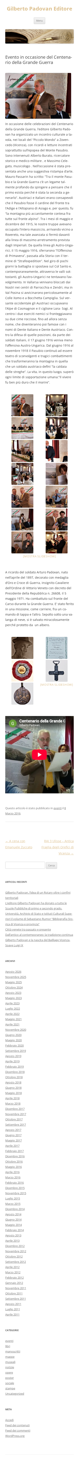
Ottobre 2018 (14, 1077)
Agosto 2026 (13, 972)
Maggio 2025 (13, 982)
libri (7, 1346)
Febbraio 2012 (14, 1278)
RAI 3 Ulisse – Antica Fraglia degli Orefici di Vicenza (57, 847)
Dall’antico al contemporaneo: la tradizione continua (39, 935)
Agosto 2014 (13, 1214)
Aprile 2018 (12, 1098)
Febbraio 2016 (14, 1183)
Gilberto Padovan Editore (39, 8)
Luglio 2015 (12, 1198)
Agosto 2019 (13, 1056)
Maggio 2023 (13, 998)
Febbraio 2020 (14, 1045)
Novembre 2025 (15, 977)
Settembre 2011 (15, 1299)
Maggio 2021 (13, 1019)
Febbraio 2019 (14, 1067)
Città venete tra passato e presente (28, 929)
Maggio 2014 (13, 1225)
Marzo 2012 (12, 1272)
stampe (10, 1388)
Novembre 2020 (15, 1030)
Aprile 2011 (12, 1314)
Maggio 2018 (13, 1093)
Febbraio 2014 (14, 1230)
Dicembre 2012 (15, 1246)
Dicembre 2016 (15, 1156)
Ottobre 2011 (14, 1293)
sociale (9, 1383)
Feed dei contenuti (17, 1425)
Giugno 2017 (13, 1135)
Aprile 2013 (12, 1241)
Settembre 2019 (15, 1051)
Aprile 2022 (12, 1014)
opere (9, 1372)
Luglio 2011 (12, 1309)
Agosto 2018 (13, 1082)
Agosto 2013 (13, 1235)
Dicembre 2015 (15, 1188)
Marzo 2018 (12, 1103)
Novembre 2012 (15, 1251)
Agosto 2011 (13, 1304)
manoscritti (12, 1351)
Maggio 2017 (13, 1140)
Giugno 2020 (13, 1035)
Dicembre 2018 (15, 1072)
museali (10, 1362)
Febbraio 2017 (14, 1151)
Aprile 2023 (12, 1003)
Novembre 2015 (15, 1193)
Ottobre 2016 (14, 1161)
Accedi (9, 1420)
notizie (9, 1367)
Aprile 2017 (12, 1146)
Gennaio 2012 (14, 1283)
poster (9, 1378)
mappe (9, 1357)
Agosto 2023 (13, 993)
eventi (58, 808)
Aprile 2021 (12, 1024)
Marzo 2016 (12, 1177)
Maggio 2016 (13, 1167)
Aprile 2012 (12, 1267)
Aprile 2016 (12, 1172)
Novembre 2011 (15, 1288)
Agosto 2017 (13, 1130)
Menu (39, 20)
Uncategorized (14, 1394)
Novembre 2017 (15, 1114)
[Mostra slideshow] (39, 556)
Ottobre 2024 (14, 987)
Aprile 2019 (12, 1061)
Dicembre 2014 (15, 1209)
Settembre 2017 (15, 1125)
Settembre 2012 (15, 1262)
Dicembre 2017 (15, 1109)
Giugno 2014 (13, 1219)
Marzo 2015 (12, 1204)
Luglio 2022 (12, 1009)
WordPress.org (15, 1436)
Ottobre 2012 (14, 1256)
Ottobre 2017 (14, 1119)
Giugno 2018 (13, 1088)
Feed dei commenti (17, 1430)
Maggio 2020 (13, 1040)
